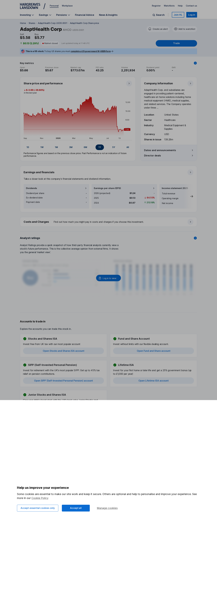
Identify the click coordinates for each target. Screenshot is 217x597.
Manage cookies (107, 508)
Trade (176, 43)
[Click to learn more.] (195, 63)
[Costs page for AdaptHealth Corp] (108, 222)
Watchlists (169, 5)
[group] (78, 147)
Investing (25, 15)
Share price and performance (43, 83)
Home (23, 23)
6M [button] (85, 147)
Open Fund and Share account (153, 350)
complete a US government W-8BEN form (91, 51)
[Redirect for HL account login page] (108, 278)
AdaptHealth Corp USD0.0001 (52, 23)
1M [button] (56, 147)
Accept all (76, 507)
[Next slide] (188, 196)
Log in (191, 14)
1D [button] (28, 147)
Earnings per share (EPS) (107, 188)
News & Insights (108, 14)
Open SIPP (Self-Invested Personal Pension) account (63, 380)
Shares (32, 23)
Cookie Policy (39, 498)
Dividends (31, 188)
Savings (43, 15)
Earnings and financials (39, 172)
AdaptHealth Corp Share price (84, 23)
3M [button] (70, 147)
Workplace (67, 5)
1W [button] (42, 147)
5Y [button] (113, 147)
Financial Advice (84, 14)
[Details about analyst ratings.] (195, 238)
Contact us (191, 5)
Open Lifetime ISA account (153, 380)
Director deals (152, 155)
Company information (158, 83)
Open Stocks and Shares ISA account (63, 350)
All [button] (128, 147)
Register (156, 5)
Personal (54, 5)
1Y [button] (99, 147)
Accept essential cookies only (38, 507)
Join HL (178, 14)
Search (160, 15)
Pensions (61, 15)
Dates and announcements (160, 150)
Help (180, 5)
